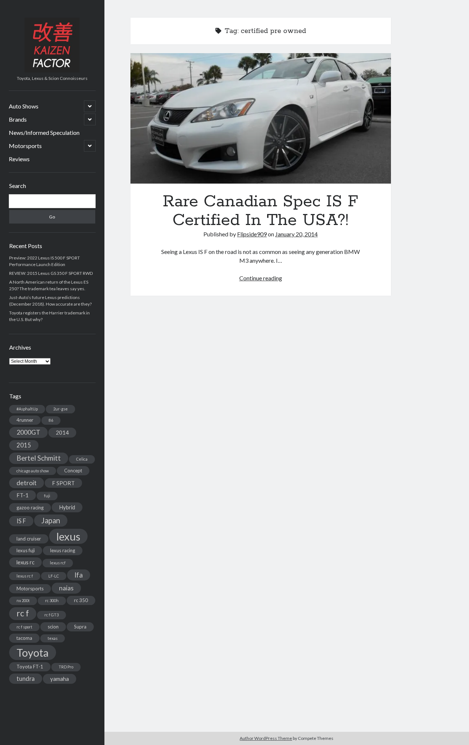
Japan (50, 520)
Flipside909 (252, 233)
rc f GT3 (51, 614)
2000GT (28, 432)
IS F (21, 520)
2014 (62, 432)
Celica (82, 459)
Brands (18, 119)
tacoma (24, 638)
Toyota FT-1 (29, 667)
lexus (68, 536)
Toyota (32, 652)
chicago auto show (32, 470)
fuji (47, 495)
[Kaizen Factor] (52, 70)
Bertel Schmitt (38, 458)
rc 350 (81, 600)
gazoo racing (30, 507)
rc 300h (52, 600)
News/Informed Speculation (44, 132)
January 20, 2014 (296, 233)
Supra (80, 627)
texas (53, 638)
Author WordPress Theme (266, 738)
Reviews (19, 158)
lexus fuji (25, 550)
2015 (23, 445)
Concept (73, 470)
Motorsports (25, 145)
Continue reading (260, 277)
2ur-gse (60, 408)
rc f (22, 613)
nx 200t (23, 600)
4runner (24, 420)
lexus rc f (24, 575)
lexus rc (25, 562)
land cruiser (28, 539)
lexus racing (62, 550)
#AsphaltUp (27, 408)
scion (53, 627)
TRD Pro (66, 666)
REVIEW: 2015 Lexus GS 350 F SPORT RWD (51, 273)
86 (51, 420)
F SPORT (63, 483)
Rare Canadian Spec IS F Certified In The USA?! (260, 118)
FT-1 (22, 495)
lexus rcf (58, 562)
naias (66, 588)
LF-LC (53, 575)
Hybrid (67, 507)
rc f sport (24, 626)
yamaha (59, 678)
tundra (25, 678)
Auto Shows (23, 106)
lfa (78, 575)
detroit (26, 483)
